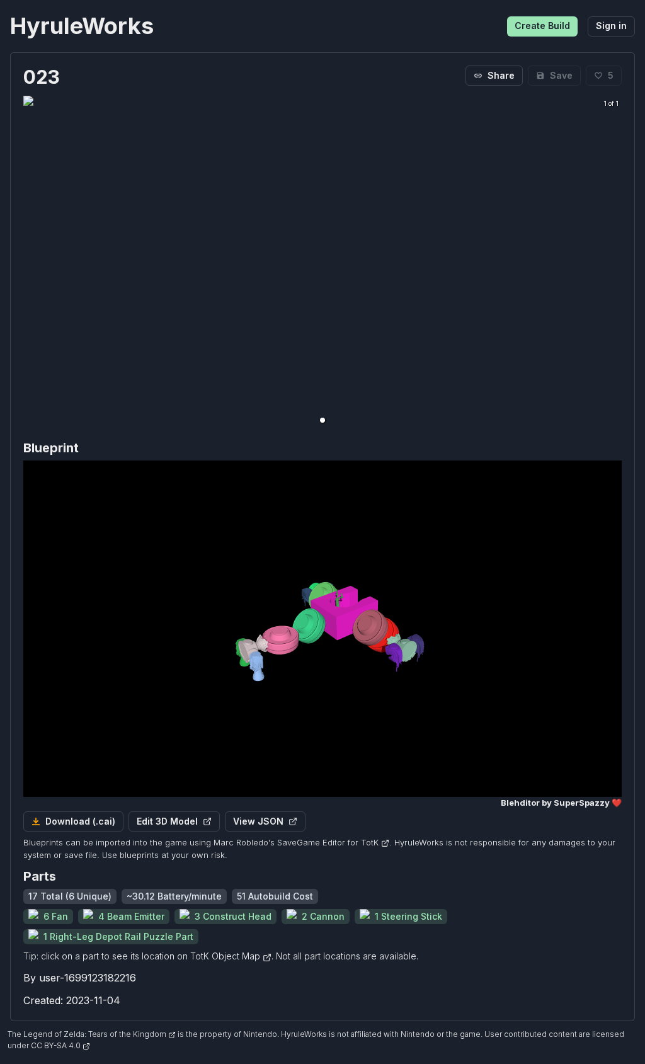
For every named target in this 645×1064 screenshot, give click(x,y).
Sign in (611, 25)
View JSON (258, 821)
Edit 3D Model (167, 821)
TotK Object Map (226, 956)
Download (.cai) (80, 821)
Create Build (542, 25)
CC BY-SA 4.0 (57, 1045)
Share (501, 75)
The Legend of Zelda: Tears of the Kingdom (88, 1034)
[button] (322, 420)
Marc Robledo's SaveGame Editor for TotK (296, 842)
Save (561, 75)
